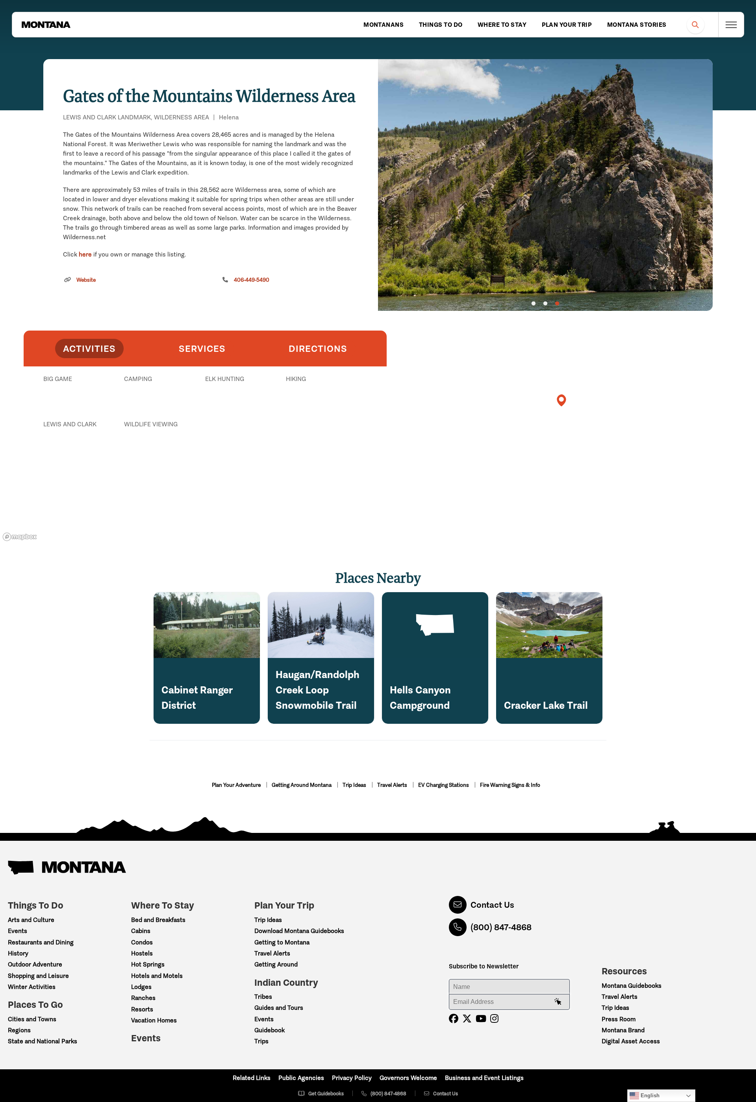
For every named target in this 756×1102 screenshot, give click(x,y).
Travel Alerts (392, 785)
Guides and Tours (278, 1007)
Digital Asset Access (631, 1041)
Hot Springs (148, 964)
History (18, 953)
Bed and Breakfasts (158, 920)
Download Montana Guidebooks (299, 931)
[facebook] (453, 1019)
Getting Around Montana (302, 785)
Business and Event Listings (484, 1078)
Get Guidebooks (326, 1093)
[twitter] (467, 1019)
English (649, 1095)
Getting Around (276, 964)
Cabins (140, 931)
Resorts (142, 1009)
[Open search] (695, 24)
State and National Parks (42, 1041)
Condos (142, 942)
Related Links (252, 1078)
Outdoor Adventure (35, 964)
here (85, 254)
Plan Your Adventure (237, 785)
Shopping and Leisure (38, 975)
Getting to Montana (281, 942)
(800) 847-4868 (501, 927)
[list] (205, 419)
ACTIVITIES (89, 348)
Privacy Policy (352, 1078)
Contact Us (492, 904)
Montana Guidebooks (632, 985)
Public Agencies (301, 1078)
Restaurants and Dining (41, 942)
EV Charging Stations (444, 785)
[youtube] (481, 1019)
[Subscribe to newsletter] (558, 1002)
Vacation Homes (154, 1020)
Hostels (142, 953)
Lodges (141, 986)
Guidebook (269, 1030)
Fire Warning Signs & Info (510, 785)
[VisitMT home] (46, 24)
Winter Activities (32, 986)
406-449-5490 (251, 280)
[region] (545, 185)
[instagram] (494, 1019)
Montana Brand (623, 1030)
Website (86, 280)
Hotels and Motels (157, 975)
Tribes (263, 996)
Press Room (619, 1019)
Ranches (143, 998)
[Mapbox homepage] (19, 536)
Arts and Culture (31, 920)
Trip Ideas (355, 785)
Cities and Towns (32, 1019)
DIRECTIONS (318, 348)
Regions (19, 1030)
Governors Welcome (408, 1078)
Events (17, 931)
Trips (261, 1041)
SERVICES (202, 348)
